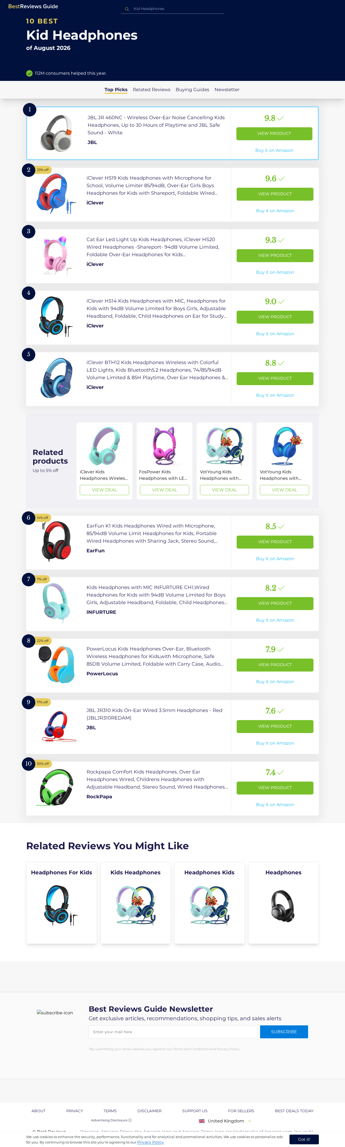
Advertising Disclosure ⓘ (111, 1120)
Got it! (304, 1139)
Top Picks (116, 89)
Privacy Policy (150, 1142)
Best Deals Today (294, 1110)
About (39, 1110)
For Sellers (241, 1110)
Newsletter (227, 89)
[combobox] (172, 9)
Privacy (74, 1110)
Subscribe (284, 1031)
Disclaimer (149, 1110)
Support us (195, 1110)
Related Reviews (151, 89)
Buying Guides (192, 89)
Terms (110, 1110)
